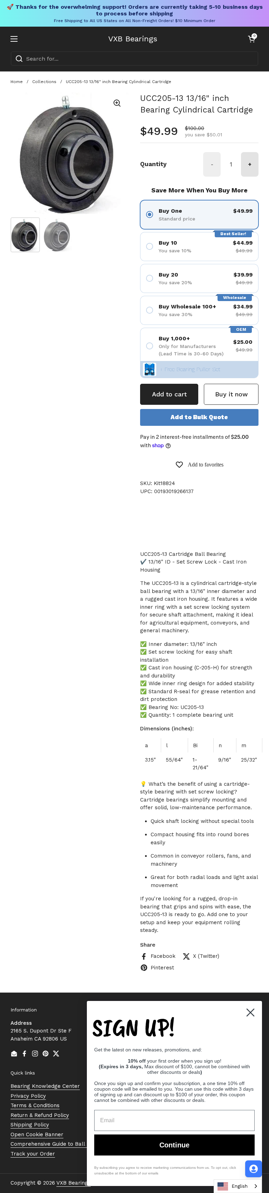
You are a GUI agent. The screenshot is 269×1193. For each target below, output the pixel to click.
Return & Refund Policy (40, 1115)
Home (17, 81)
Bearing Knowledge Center (45, 1086)
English (240, 1186)
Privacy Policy (28, 1096)
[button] (251, 39)
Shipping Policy (30, 1125)
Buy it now (231, 394)
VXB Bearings (132, 39)
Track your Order (33, 1154)
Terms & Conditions (35, 1105)
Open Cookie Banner (37, 1134)
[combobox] (134, 59)
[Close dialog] (250, 1012)
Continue (174, 1145)
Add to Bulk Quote (199, 417)
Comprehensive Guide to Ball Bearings (60, 1144)
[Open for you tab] (253, 1168)
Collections (44, 81)
